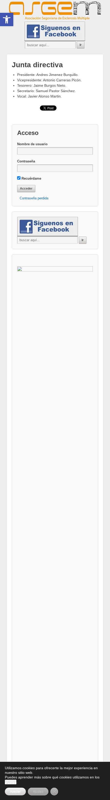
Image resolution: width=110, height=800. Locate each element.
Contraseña (26, 161)
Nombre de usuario (32, 144)
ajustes (10, 782)
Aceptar (15, 791)
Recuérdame (30, 178)
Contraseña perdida (34, 198)
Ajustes (38, 791)
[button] (6, 19)
